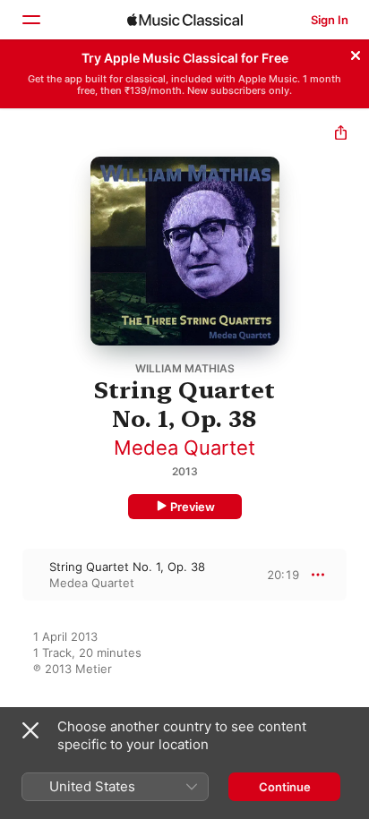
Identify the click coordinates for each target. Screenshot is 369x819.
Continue (285, 787)
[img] (185, 19)
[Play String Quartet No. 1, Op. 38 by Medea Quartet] (11, 574)
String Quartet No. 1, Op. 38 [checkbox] (127, 566)
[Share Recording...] (341, 134)
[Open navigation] (30, 19)
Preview (192, 506)
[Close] (355, 52)
